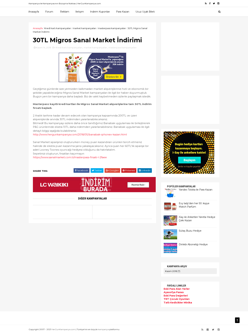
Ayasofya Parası (174, 292)
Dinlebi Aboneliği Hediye (193, 244)
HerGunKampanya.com (63, 329)
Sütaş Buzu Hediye (190, 230)
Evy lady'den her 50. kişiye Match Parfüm (194, 205)
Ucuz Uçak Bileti (145, 11)
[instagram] (218, 3)
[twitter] (214, 3)
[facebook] (209, 3)
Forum (49, 11)
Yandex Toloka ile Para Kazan (195, 189)
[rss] (206, 3)
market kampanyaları (84, 28)
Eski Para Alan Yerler (177, 288)
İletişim (79, 11)
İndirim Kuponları (100, 11)
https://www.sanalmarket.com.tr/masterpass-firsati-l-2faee (70, 157)
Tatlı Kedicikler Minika (178, 302)
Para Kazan (122, 11)
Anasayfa (33, 11)
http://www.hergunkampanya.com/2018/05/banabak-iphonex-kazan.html (80, 134)
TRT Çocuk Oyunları (176, 299)
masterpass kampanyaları (112, 28)
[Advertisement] (185, 46)
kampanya (103, 329)
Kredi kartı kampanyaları (57, 28)
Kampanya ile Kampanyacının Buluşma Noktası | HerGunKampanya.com (65, 3)
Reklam (64, 11)
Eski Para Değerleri (176, 295)
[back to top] (237, 320)
